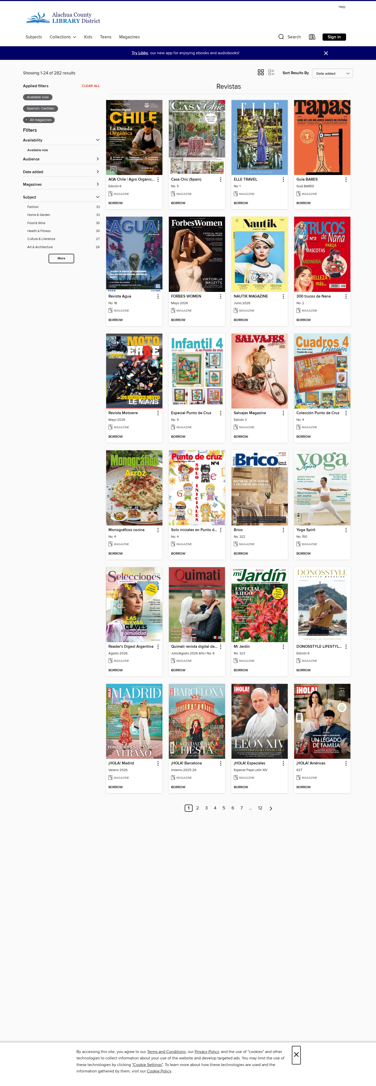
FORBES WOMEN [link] (186, 296)
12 (260, 808)
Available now (37, 150)
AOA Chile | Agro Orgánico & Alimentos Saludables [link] (131, 179)
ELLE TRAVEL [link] (245, 179)
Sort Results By (296, 73)
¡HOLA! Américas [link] (310, 763)
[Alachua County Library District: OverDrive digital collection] (63, 17)
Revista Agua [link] (119, 296)
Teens (106, 37)
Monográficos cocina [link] (126, 530)
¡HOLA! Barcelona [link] (186, 763)
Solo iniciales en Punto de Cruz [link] (194, 530)
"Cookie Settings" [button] (147, 1064)
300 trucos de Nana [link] (313, 296)
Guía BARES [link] (307, 179)
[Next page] (271, 808)
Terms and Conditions (166, 1051)
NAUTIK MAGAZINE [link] (251, 296)
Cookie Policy (159, 1071)
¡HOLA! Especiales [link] (249, 763)
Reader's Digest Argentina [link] (130, 646)
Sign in (334, 37)
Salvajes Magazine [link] (250, 413)
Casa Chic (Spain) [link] (186, 179)
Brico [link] (238, 530)
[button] (289, 38)
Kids (88, 37)
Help (342, 7)
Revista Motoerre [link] (123, 413)
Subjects (34, 37)
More (61, 258)
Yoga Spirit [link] (305, 530)
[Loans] (312, 38)
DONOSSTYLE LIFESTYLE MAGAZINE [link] (319, 646)
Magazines (129, 37)
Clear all (91, 86)
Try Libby (140, 53)
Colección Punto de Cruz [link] (317, 413)
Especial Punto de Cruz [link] (191, 413)
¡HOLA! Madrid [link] (121, 763)
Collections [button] (61, 37)
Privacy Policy (207, 1051)
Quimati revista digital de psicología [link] (194, 646)
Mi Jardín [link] (242, 646)
